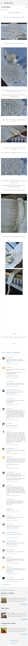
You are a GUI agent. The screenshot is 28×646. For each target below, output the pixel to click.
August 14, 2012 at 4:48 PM (12, 546)
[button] (26, 7)
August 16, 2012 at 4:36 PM (12, 581)
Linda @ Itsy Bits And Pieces (12, 390)
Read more (24, 604)
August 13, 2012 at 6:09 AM (12, 453)
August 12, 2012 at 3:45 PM (12, 363)
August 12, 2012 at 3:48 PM (12, 377)
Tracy (7, 430)
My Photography (16, 352)
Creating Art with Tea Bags (8, 623)
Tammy (7, 408)
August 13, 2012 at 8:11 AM (12, 468)
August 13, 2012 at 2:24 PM (12, 511)
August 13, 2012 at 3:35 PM (12, 520)
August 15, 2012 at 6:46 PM (12, 563)
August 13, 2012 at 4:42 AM (12, 427)
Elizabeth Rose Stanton (11, 532)
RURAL (8, 367)
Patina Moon (8, 3)
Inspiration (9, 352)
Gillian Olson (9, 549)
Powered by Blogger (14, 640)
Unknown (8, 456)
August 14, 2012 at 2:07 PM (12, 537)
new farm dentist (9, 572)
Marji (7, 557)
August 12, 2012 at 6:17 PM (12, 404)
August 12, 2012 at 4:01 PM (12, 386)
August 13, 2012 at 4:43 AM (12, 444)
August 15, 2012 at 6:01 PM (12, 553)
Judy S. (8, 485)
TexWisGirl (8, 357)
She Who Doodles (10, 541)
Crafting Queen (9, 448)
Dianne (7, 515)
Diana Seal (8, 524)
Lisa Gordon (8, 577)
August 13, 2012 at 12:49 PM (12, 495)
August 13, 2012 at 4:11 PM (12, 528)
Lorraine (8, 423)
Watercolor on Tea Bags (7, 593)
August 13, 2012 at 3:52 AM (12, 419)
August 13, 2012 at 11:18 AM (12, 481)
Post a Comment (6, 584)
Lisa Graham (9, 472)
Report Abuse (14, 643)
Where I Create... (5, 608)
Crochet (3, 352)
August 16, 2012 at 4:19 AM (12, 573)
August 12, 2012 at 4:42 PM (12, 394)
